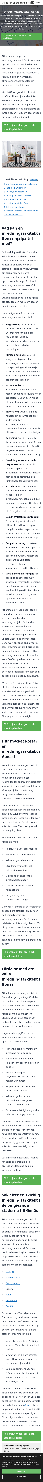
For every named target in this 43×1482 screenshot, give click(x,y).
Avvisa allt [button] (21, 1477)
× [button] (40, 1455)
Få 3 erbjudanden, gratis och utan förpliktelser (17, 36)
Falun (9, 1294)
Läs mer (4, 1467)
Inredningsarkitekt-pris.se (18, 2)
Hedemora (11, 1300)
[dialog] (21, 1467)
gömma (33, 179)
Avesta (9, 1305)
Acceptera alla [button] (21, 1471)
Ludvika (10, 1271)
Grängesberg (13, 1283)
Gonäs (27, 1405)
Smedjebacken (13, 1277)
